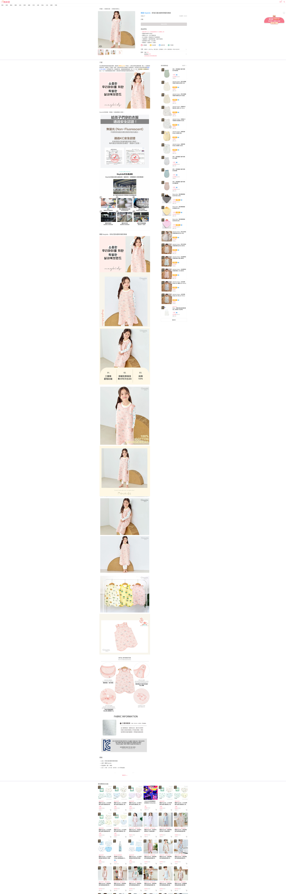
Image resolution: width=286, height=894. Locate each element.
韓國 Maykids (146, 13)
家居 (25, 5)
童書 (51, 5)
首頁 (7, 5)
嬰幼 (11, 5)
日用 (33, 5)
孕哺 (56, 5)
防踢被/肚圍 (107, 8)
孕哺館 (101, 8)
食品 (42, 5)
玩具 (20, 5)
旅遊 (29, 5)
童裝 (16, 5)
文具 (47, 5)
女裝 (38, 5)
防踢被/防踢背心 (116, 8)
